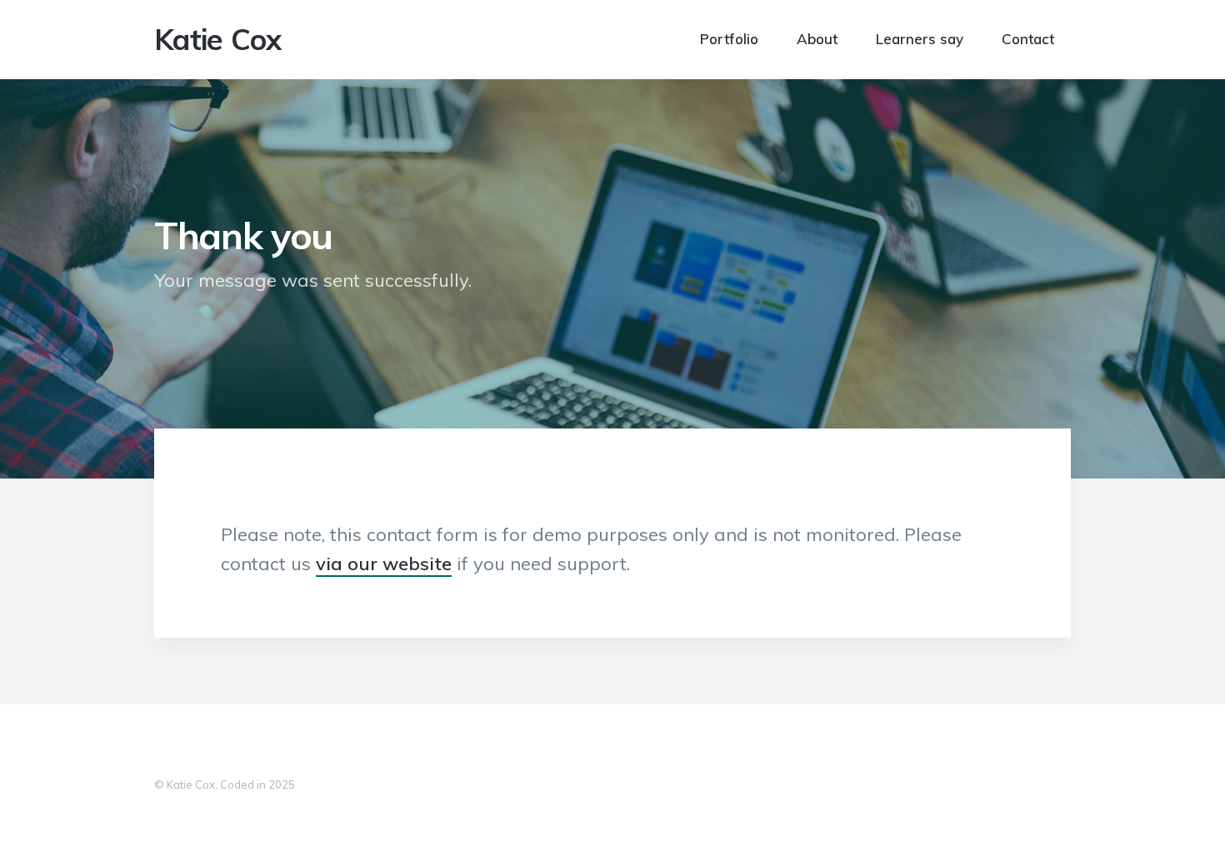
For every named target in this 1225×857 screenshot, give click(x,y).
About (817, 38)
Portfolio (729, 38)
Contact (1028, 38)
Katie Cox (218, 39)
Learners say (919, 38)
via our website (384, 563)
